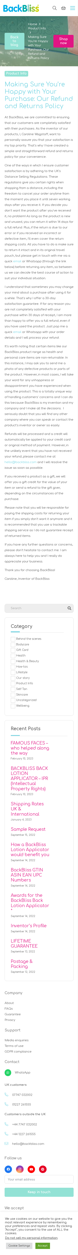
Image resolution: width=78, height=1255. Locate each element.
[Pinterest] (43, 1169)
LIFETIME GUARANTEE (24, 944)
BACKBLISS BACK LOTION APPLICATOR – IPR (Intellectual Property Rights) (29, 778)
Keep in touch (39, 1192)
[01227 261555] (8, 1105)
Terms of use (14, 1046)
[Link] (21, 8)
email (17, 261)
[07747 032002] (8, 1095)
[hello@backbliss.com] (8, 1144)
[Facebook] (8, 1169)
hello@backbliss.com (21, 462)
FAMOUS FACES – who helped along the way (30, 748)
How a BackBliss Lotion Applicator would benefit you (30, 849)
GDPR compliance (18, 1051)
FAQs (9, 1008)
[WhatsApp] (10, 1072)
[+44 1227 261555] (8, 1134)
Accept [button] (43, 1245)
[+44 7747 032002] (8, 1124)
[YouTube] (31, 1169)
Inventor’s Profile (29, 925)
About (9, 1003)
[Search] (54, 8)
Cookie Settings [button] (19, 1245)
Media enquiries (17, 1040)
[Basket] (63, 8)
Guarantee (13, 1014)
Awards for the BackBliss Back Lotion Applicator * (30, 903)
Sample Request (28, 829)
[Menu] (72, 8)
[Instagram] (20, 1169)
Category (21, 626)
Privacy (10, 1020)
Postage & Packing (22, 964)
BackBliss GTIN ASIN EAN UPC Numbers (27, 875)
